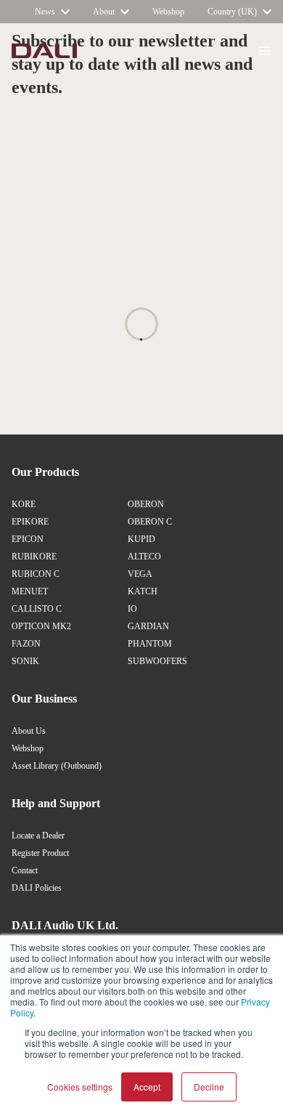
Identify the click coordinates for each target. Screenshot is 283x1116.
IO (132, 609)
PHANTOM (150, 644)
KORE (24, 504)
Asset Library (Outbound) (57, 766)
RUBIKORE (34, 556)
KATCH (142, 591)
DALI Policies (37, 888)
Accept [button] (147, 1086)
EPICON (28, 539)
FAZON (26, 644)
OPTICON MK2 (41, 626)
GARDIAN (148, 626)
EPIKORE (30, 522)
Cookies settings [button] (79, 1086)
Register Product (40, 853)
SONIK (25, 661)
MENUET (30, 591)
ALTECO (144, 556)
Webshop (28, 748)
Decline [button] (209, 1086)
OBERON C (150, 522)
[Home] (44, 51)
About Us (29, 731)
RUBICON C (36, 574)
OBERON (146, 504)
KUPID (141, 539)
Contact (25, 870)
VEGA (140, 574)
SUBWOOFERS (157, 661)
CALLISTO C (37, 609)
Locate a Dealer (38, 835)
